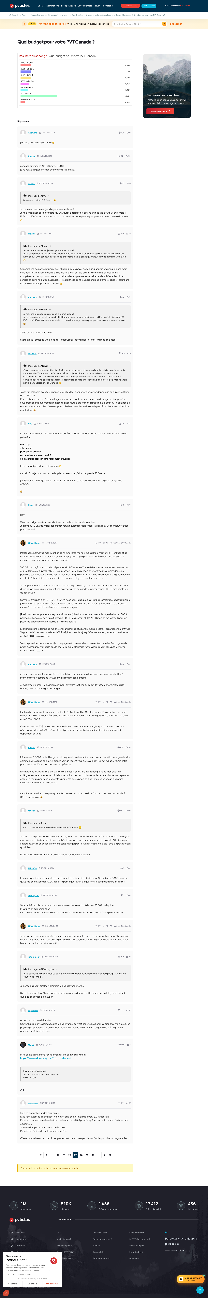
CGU (59, 1232)
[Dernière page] (110, 1155)
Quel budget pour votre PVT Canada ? (56, 41)
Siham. (31, 183)
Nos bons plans (149, 6)
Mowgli (31, 233)
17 (58, 1155)
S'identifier (185, 6)
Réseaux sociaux (65, 1258)
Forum (97, 5)
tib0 (30, 423)
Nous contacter (136, 1232)
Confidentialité (100, 1232)
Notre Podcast (136, 1252)
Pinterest (20, 1245)
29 (87, 1155)
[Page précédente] (46, 1155)
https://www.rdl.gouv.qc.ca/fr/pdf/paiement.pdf (47, 1058)
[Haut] (200, 1290)
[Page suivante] (104, 1155)
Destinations (53, 5)
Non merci (12, 1284)
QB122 (31, 1044)
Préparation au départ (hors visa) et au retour (49, 15)
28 (81, 1155)
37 (93, 1155)
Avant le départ (78, 15)
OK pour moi (52, 1284)
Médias (96, 1245)
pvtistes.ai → (177, 24)
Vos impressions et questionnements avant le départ (109, 15)
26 (69, 1155)
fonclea (31, 156)
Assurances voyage (130, 6)
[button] (6, 1293)
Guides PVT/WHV (65, 1252)
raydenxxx (33, 1010)
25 (64, 1155)
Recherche (107, 5)
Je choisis (32, 1284)
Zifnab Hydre (34, 543)
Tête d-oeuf (34, 956)
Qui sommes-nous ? (102, 1239)
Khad (30, 505)
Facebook (20, 1232)
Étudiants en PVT (101, 1258)
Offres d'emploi (85, 5)
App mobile (98, 1252)
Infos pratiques (68, 5)
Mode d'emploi (64, 1239)
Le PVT (41, 5)
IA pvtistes (134, 1258)
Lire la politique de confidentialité (18, 1275)
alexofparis (33, 895)
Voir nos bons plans (158, 111)
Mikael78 (32, 868)
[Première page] (40, 1155)
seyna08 (32, 353)
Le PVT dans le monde (140, 1239)
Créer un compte (172, 6)
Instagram (21, 1239)
